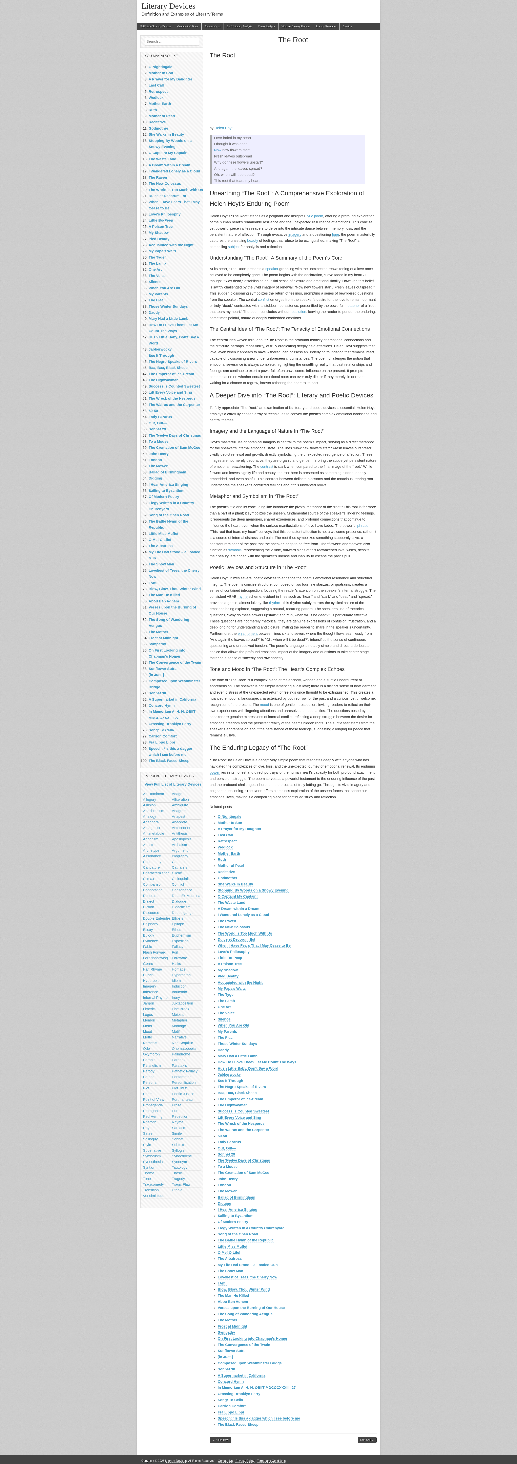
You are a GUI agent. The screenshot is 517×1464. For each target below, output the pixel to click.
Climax (148, 879)
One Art (224, 1007)
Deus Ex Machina (186, 896)
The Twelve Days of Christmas (244, 1160)
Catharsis (179, 867)
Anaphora (151, 822)
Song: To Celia (230, 1400)
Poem (147, 1094)
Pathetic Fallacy (185, 1071)
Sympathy (226, 1332)
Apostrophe (152, 845)
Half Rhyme (152, 969)
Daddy (223, 1050)
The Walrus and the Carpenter (243, 1130)
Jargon (148, 1003)
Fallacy (177, 947)
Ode (146, 1049)
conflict (263, 300)
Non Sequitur (182, 1043)
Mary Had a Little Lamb (237, 1056)
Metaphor (179, 1020)
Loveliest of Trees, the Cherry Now (247, 1277)
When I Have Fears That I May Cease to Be (254, 945)
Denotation (152, 896)
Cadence (179, 862)
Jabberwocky (229, 1074)
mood (264, 705)
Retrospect (227, 841)
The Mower (227, 1191)
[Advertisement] (293, 93)
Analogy (149, 816)
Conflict (178, 884)
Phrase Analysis (266, 26)
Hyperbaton (181, 975)
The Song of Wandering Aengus (245, 1314)
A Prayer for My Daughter (239, 829)
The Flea (225, 1038)
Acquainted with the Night (240, 982)
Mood (147, 1032)
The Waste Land (231, 903)
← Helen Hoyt (220, 1439)
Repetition (180, 1116)
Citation (347, 26)
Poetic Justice (183, 1094)
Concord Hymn (231, 1381)
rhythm (274, 603)
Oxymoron (151, 1054)
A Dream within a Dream (238, 909)
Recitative (226, 872)
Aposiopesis (181, 839)
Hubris (148, 975)
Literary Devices (168, 6)
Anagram (179, 811)
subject (234, 247)
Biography (180, 856)
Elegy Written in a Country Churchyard (251, 1228)
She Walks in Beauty (235, 884)
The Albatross (230, 1259)
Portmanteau (182, 1099)
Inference (150, 992)
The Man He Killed (233, 1296)
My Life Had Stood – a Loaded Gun (248, 1265)
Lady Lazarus (229, 1142)
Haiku (176, 964)
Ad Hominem (153, 794)
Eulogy (148, 935)
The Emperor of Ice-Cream (240, 1099)
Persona (150, 1083)
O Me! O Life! (229, 1253)
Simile (177, 1133)
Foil (175, 952)
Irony (176, 998)
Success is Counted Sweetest (243, 1111)
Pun (175, 1111)
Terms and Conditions (271, 1460)
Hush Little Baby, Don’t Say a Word (248, 1068)
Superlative (152, 1150)
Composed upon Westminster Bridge (250, 1363)
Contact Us (225, 1460)
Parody (148, 1071)
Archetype (151, 850)
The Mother (227, 1320)
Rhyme (177, 1122)
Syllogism (179, 1150)
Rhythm (149, 1128)
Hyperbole (151, 981)
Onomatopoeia (184, 1049)
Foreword (179, 958)
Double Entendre (156, 918)
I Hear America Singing (237, 1209)
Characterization (156, 873)
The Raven (227, 921)
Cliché (177, 873)
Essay (148, 930)
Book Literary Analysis (239, 26)
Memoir (149, 1020)
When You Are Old (233, 1025)
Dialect (148, 901)
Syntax (148, 1167)
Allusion (149, 805)
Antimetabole (153, 833)
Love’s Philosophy (234, 952)
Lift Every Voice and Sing (239, 1117)
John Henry (228, 1179)
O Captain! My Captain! (238, 896)
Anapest (178, 816)
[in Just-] (225, 1357)
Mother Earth (229, 853)
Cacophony (152, 862)
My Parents (227, 1032)
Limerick (150, 1009)
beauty (252, 241)
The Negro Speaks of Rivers (242, 1087)
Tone (147, 1179)
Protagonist (152, 1111)
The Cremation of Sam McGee (243, 1173)
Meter (147, 1026)
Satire (147, 1133)
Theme (148, 1173)
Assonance (152, 856)
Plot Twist (179, 1088)
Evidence (150, 941)
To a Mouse (227, 1167)
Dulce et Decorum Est (236, 939)
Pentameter (181, 1077)
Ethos (176, 930)
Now (217, 150)
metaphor (352, 306)
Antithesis (180, 833)
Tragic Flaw (181, 1184)
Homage (179, 969)
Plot (146, 1088)
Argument (180, 850)
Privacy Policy (244, 1460)
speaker (271, 269)
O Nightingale (229, 816)
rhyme (242, 597)
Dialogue (179, 901)
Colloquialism (182, 879)
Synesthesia (153, 1162)
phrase (362, 526)
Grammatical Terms (187, 26)
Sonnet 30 (226, 1369)
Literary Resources (326, 26)
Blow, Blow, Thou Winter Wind (244, 1289)
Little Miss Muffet (232, 1246)
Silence (224, 1019)
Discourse (151, 913)
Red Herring (153, 1116)
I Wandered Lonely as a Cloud (243, 915)
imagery (294, 234)
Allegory (149, 799)
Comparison (153, 884)
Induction (179, 986)
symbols (235, 550)
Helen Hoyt (223, 128)
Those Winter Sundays (237, 1044)
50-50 (222, 1136)
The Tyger (226, 995)
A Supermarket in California (241, 1375)
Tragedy (178, 1179)
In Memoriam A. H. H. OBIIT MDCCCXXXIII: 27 (257, 1388)
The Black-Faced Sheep (238, 1425)
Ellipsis (177, 918)
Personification (184, 1083)
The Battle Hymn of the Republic (246, 1240)
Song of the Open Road (238, 1234)
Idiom (176, 981)
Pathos (148, 1077)
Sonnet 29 (226, 1154)
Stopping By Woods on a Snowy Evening (253, 890)
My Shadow (228, 970)
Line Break (180, 1009)
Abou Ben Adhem (233, 1302)
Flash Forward (154, 952)
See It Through (230, 1081)
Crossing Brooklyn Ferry (239, 1394)
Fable (147, 947)
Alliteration (180, 799)
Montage (179, 1026)
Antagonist (151, 828)
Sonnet (177, 1139)
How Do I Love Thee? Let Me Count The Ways (257, 1062)
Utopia (177, 1190)
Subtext (178, 1145)
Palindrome (181, 1054)
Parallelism (152, 1066)
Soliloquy (150, 1139)
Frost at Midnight (232, 1326)
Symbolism (152, 1156)
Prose (176, 1105)
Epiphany (150, 924)
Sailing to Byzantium (235, 1216)
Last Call (225, 835)
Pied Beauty (228, 976)
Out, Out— (227, 1148)
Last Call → (367, 1439)
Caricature (151, 867)
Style (147, 1145)
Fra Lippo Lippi (231, 1412)
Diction (148, 907)
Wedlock (225, 847)
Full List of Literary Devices (155, 26)
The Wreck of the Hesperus (241, 1124)
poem (318, 216)
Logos (148, 1015)
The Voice (226, 1013)
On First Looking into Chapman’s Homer (252, 1338)
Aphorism (150, 839)
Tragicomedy (153, 1184)
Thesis (177, 1173)
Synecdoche (182, 1156)
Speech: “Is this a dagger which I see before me (259, 1418)
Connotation (153, 890)
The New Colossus (234, 927)
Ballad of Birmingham (236, 1197)
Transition (151, 1190)
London (224, 1185)
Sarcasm (179, 1128)
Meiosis (178, 1015)
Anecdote (179, 822)
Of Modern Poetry (233, 1222)
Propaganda (153, 1105)
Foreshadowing (155, 958)
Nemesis (150, 1043)
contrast (266, 467)
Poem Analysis (213, 26)
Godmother (227, 878)
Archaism (179, 845)
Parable (149, 1060)
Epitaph (178, 924)
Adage (177, 794)
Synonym (179, 1162)
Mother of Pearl (231, 866)
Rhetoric (150, 1122)
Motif (176, 1032)
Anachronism (153, 811)
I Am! (222, 1283)
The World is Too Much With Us (245, 933)
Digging (224, 1203)
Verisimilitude (153, 1196)
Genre (148, 964)
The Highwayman (233, 1105)
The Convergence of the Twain (244, 1345)
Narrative (179, 1037)
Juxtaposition (182, 1003)
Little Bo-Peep (230, 958)
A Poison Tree (230, 964)
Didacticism (181, 907)
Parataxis (179, 1066)
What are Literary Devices (296, 26)
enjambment (248, 634)
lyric (310, 216)
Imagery (149, 986)
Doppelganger (183, 913)
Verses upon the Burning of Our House (251, 1308)
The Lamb (226, 1001)
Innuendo (179, 992)
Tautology (179, 1167)
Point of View (153, 1099)
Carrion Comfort (232, 1406)
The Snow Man (230, 1271)
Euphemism (181, 935)
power (215, 772)
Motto (147, 1037)
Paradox (178, 1060)
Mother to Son (230, 823)
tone (335, 234)
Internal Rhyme (155, 998)
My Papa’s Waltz (232, 989)
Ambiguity (180, 805)
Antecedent (181, 828)
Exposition (180, 941)
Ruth (222, 860)
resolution (298, 312)
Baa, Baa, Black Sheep (237, 1093)
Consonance (182, 890)
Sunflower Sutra (232, 1351)
